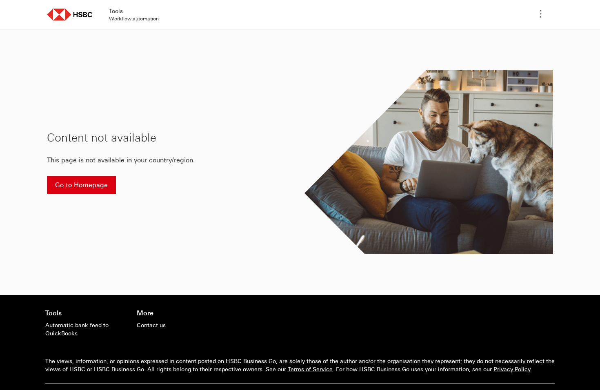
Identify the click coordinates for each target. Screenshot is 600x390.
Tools (53, 313)
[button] (70, 14)
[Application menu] (541, 15)
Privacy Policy (511, 369)
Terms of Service (310, 369)
